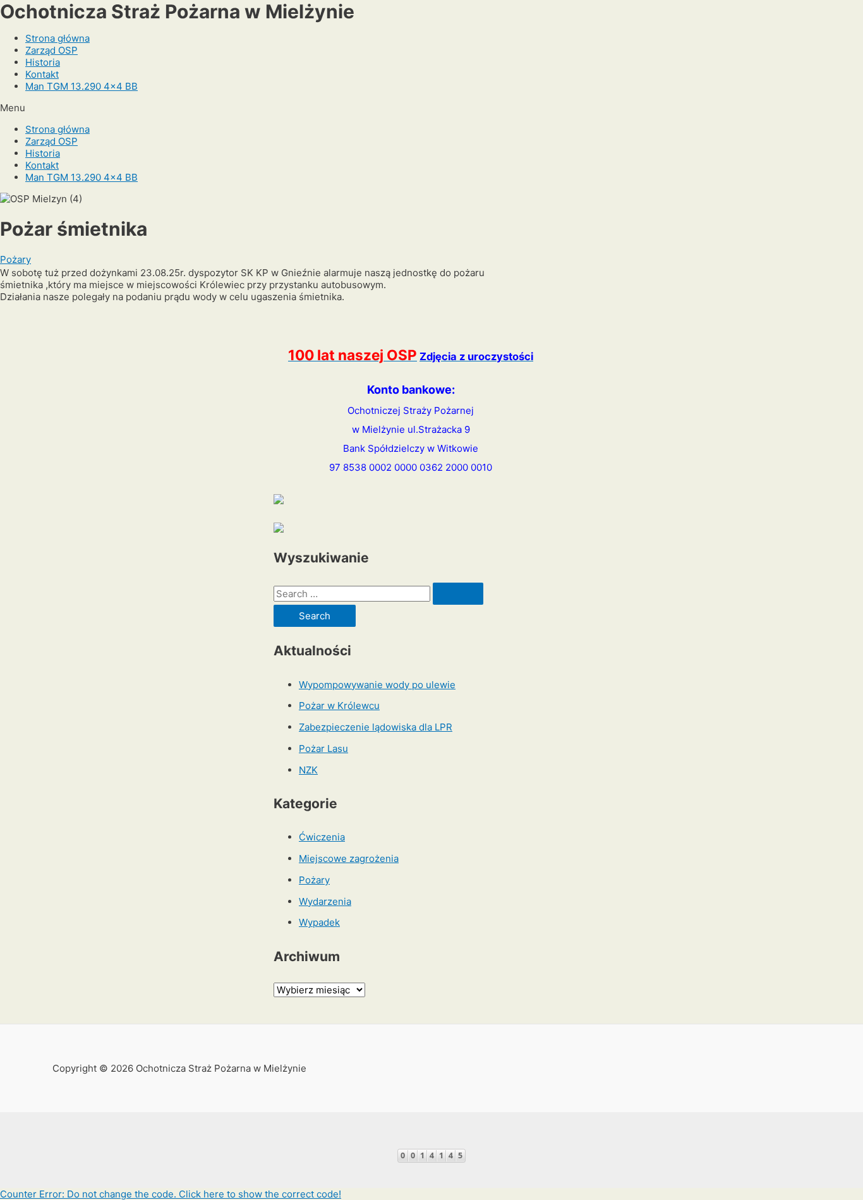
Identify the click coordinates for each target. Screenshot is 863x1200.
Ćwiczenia (322, 837)
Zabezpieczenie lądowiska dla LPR (375, 727)
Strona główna (57, 38)
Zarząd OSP (51, 50)
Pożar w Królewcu (339, 706)
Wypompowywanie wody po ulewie (377, 685)
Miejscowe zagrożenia (349, 858)
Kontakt (42, 74)
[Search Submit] (458, 594)
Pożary (15, 259)
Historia (42, 62)
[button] (431, 108)
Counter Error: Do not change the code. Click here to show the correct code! (170, 1194)
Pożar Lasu (323, 748)
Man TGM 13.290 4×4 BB (81, 86)
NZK (308, 770)
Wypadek (319, 922)
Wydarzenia (325, 901)
